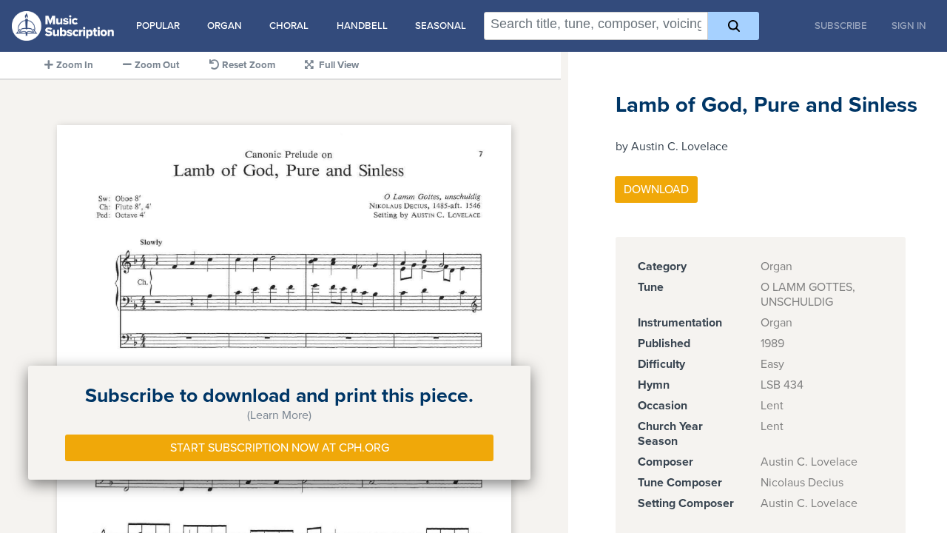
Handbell (362, 26)
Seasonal (440, 26)
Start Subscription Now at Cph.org (279, 447)
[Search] (733, 26)
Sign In (909, 26)
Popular (158, 26)
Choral (289, 26)
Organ (224, 26)
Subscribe (841, 26)
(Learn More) (279, 415)
